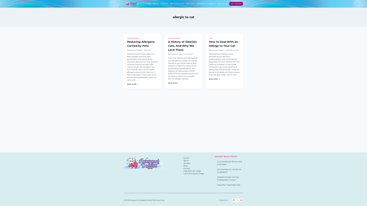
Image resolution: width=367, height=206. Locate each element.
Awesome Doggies (135, 50)
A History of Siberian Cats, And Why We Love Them (182, 45)
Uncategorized (133, 38)
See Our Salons (177, 4)
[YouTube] (241, 200)
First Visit (190, 4)
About (156, 4)
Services (164, 4)
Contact (187, 168)
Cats (210, 38)
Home (148, 4)
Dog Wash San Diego (192, 171)
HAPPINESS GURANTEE (206, 4)
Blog (185, 166)
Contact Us (222, 4)
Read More (132, 84)
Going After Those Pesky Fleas (228, 185)
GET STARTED (236, 4)
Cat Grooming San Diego (194, 174)
